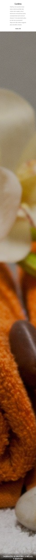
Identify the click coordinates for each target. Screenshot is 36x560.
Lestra (18, 3)
